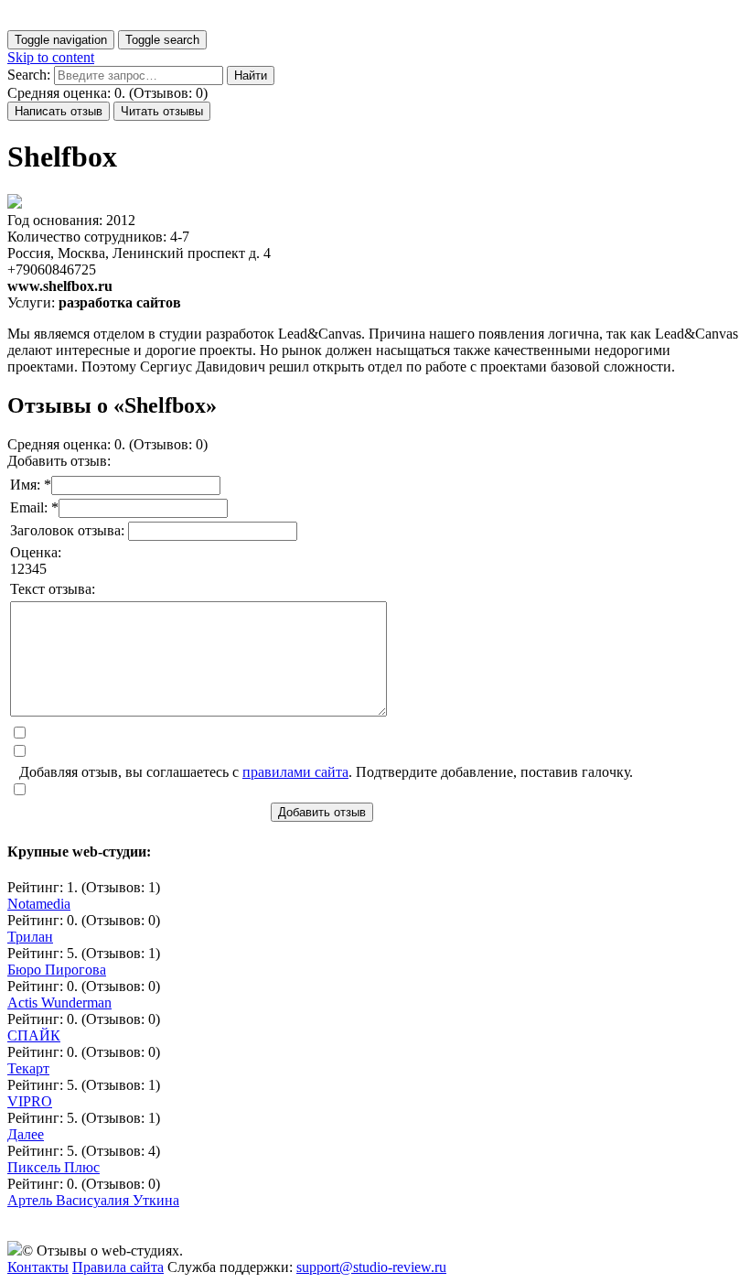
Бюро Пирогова (56, 969)
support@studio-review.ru (371, 1267)
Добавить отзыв (322, 812)
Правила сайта (118, 1267)
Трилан (30, 936)
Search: (28, 74)
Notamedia (38, 903)
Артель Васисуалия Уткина (93, 1200)
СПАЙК (33, 1035)
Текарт (28, 1068)
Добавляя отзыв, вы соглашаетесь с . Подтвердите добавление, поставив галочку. (326, 772)
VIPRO (29, 1101)
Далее (25, 1134)
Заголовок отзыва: (69, 530)
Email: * (34, 507)
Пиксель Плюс (53, 1167)
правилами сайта (295, 772)
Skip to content (50, 57)
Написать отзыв (58, 111)
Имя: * (30, 484)
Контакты (38, 1267)
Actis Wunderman (59, 1002)
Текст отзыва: (52, 589)
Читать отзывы (162, 111)
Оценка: (35, 552)
